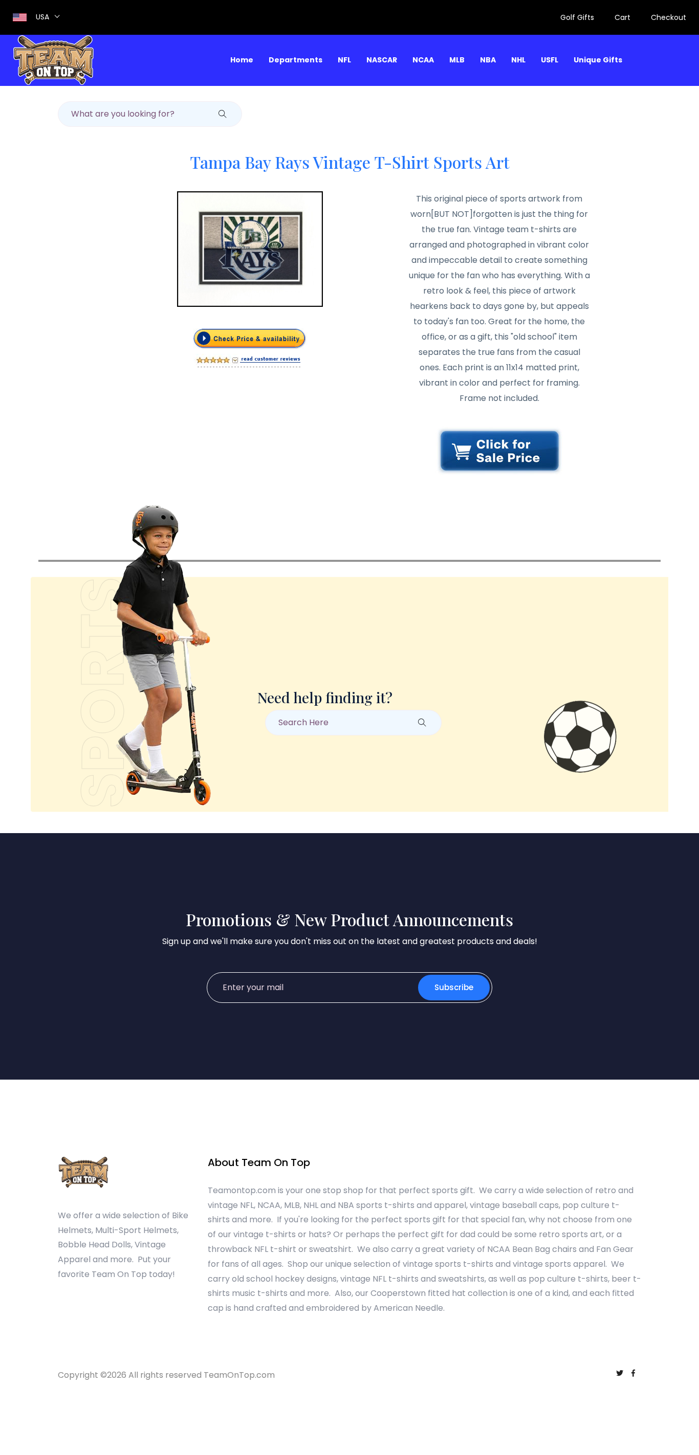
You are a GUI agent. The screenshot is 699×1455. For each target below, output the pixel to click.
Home (241, 60)
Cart (622, 17)
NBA (488, 60)
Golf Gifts (577, 17)
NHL (518, 60)
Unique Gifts (598, 60)
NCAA (423, 60)
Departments (295, 60)
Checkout (668, 17)
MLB (457, 60)
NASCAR (381, 60)
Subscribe (453, 987)
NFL (344, 60)
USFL (549, 60)
